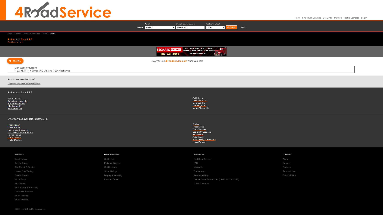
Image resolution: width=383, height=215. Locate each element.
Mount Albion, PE (201, 108)
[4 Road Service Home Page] (63, 10)
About (285, 159)
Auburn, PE (198, 98)
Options (243, 27)
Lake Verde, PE (200, 100)
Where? (185, 24)
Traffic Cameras (351, 18)
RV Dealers (198, 134)
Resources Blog (201, 175)
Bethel (44, 33)
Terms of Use (289, 171)
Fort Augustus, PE (16, 103)
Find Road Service (202, 159)
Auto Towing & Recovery (204, 139)
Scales (196, 124)
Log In (364, 18)
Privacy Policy (289, 175)
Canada (18, 33)
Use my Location (189, 24)
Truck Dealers (14, 137)
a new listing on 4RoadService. (24, 84)
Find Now (231, 27)
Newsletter (199, 167)
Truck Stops (198, 127)
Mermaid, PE (199, 103)
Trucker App (199, 171)
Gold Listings (110, 167)
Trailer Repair (14, 127)
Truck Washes (199, 129)
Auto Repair (198, 137)
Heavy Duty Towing (24, 171)
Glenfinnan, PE (15, 106)
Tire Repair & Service (18, 130)
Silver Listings (110, 171)
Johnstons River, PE (17, 101)
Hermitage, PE (199, 105)
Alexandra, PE (14, 98)
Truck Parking (199, 142)
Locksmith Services (202, 132)
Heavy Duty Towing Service (20, 132)
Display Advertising (113, 175)
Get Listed (327, 18)
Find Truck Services (311, 18)
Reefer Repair (14, 135)
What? (147, 24)
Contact (286, 163)
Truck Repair (14, 125)
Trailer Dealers (15, 140)
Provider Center (111, 179)
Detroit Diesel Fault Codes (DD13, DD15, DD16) (216, 179)
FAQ (196, 163)
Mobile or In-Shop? (213, 24)
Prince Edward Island (32, 33)
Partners (338, 18)
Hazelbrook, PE (15, 109)
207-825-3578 (23, 71)
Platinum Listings (112, 163)
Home (10, 33)
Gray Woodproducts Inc (26, 67)
